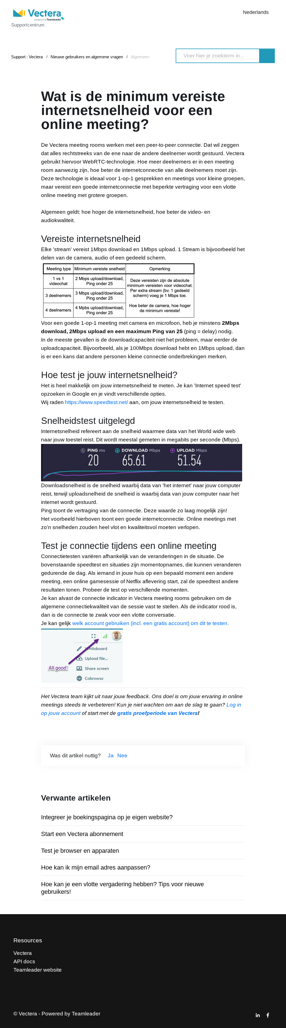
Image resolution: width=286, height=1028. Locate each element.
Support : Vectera (27, 56)
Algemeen (140, 56)
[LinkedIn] (258, 1015)
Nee (122, 755)
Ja (111, 755)
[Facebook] (268, 1015)
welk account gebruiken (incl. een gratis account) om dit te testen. (150, 623)
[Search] (267, 56)
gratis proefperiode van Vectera (157, 713)
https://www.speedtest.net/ (96, 402)
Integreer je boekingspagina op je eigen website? (107, 817)
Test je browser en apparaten (80, 850)
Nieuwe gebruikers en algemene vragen (87, 56)
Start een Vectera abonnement (82, 833)
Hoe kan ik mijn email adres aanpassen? (95, 867)
